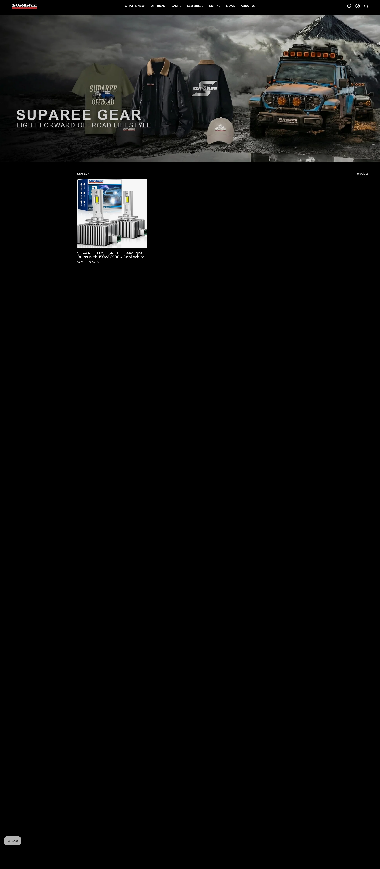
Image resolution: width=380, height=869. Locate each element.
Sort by (82, 173)
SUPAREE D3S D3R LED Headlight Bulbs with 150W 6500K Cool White (110, 255)
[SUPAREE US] (25, 6)
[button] (349, 6)
